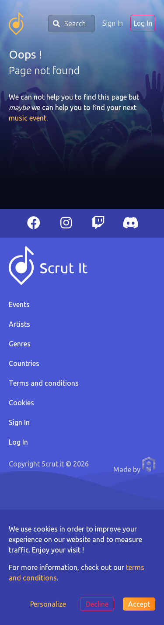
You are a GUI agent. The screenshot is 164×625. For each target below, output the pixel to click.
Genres (20, 344)
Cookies (21, 403)
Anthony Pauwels (148, 464)
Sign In (112, 23)
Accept (139, 604)
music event (27, 118)
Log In (142, 23)
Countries (24, 363)
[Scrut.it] (16, 23)
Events (19, 304)
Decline (97, 604)
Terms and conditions (44, 383)
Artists (19, 324)
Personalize (48, 604)
